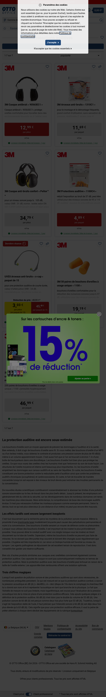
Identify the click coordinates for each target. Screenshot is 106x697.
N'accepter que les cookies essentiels (52, 48)
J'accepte (51, 42)
